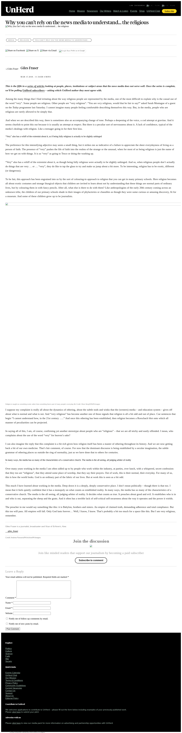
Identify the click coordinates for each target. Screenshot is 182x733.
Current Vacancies (13, 688)
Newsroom (92, 11)
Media (11, 40)
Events (133, 11)
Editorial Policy (11, 698)
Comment (10, 598)
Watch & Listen (120, 11)
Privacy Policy (11, 683)
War (7, 659)
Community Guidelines (15, 685)
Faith (7, 656)
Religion (24, 40)
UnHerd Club (153, 11)
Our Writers (105, 11)
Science (9, 653)
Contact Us (10, 690)
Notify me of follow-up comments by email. (28, 618)
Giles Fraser (29, 68)
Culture (8, 651)
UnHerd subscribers (33, 90)
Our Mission (10, 678)
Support (9, 693)
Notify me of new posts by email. (24, 624)
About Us (9, 696)
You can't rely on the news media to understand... (62, 40)
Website (9, 613)
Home (72, 11)
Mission (81, 11)
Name (9, 603)
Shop (142, 11)
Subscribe (169, 11)
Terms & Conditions (14, 680)
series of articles (36, 86)
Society (8, 661)
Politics (8, 648)
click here (16, 712)
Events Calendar (12, 673)
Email (8, 608)
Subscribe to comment (91, 560)
